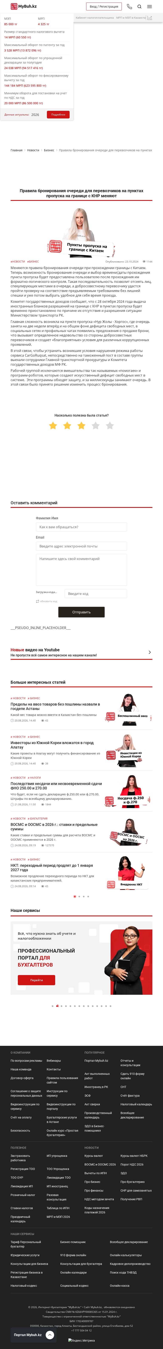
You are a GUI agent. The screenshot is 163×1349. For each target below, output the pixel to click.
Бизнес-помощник (73, 1242)
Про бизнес (92, 1182)
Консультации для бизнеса (29, 1264)
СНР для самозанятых (136, 1190)
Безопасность (20, 1130)
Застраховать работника (20, 1158)
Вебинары (54, 1060)
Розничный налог (23, 1195)
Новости (33, 150)
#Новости (18, 261)
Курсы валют (93, 1155)
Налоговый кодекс (24, 1285)
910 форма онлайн (73, 1255)
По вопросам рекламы (26, 1060)
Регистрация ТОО (23, 1169)
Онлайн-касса (119, 1285)
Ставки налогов (22, 1208)
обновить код (48, 601)
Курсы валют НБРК (134, 1155)
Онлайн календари (73, 1272)
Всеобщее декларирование (132, 1115)
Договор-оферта (22, 1078)
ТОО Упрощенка (58, 1169)
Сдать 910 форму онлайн (133, 1076)
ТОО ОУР (17, 1177)
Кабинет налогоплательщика (95, 17)
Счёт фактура (130, 1095)
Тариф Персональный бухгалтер (26, 1244)
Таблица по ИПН (58, 1208)
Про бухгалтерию (133, 1182)
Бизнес (49, 150)
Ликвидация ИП (22, 1186)
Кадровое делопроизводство (130, 1264)
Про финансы (93, 1190)
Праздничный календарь (20, 1219)
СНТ (123, 1087)
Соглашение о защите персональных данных (26, 1093)
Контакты (54, 1069)
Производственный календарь (98, 1115)
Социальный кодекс (74, 1285)
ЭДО (124, 1173)
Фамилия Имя (47, 518)
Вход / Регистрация (104, 6)
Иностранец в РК (96, 1087)
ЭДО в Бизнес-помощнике (94, 1128)
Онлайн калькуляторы (126, 1255)
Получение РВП (131, 1199)
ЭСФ (87, 1095)
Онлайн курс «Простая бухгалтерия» (62, 1133)
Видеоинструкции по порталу (61, 1106)
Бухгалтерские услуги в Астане (62, 1120)
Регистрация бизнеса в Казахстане (27, 1275)
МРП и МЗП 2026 (58, 1216)
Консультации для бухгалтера (81, 1264)
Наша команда (21, 1069)
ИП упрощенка (57, 1155)
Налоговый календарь (136, 1104)
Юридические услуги (25, 1255)
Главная (16, 150)
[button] (75, 896)
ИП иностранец (57, 1186)
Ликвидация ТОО (59, 1177)
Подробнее (58, 114)
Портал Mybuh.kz (96, 1060)
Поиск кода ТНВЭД (123, 1272)
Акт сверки (92, 1104)
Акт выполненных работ (97, 1076)
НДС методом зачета (99, 1199)
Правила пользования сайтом (62, 1080)
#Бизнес (33, 261)
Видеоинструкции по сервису (25, 1106)
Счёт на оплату (21, 1117)
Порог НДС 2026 (132, 1164)
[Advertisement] (81, 171)
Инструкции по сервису (57, 1093)
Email (40, 537)
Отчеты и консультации (130, 1063)
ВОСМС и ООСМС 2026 (100, 1164)
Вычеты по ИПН (95, 1173)
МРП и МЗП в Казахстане (132, 17)
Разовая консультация (56, 1197)
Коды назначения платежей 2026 (96, 1210)
